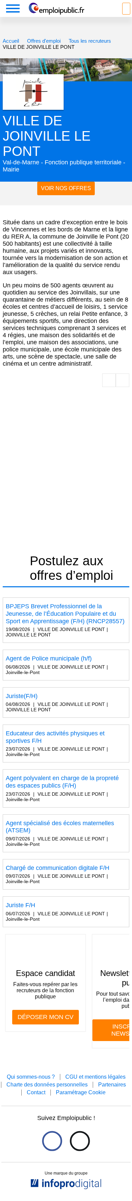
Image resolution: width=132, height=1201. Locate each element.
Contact (36, 1092)
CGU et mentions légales (95, 1077)
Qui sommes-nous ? (31, 1077)
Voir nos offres (66, 188)
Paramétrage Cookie (81, 1092)
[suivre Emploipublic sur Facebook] (52, 1141)
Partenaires (112, 1084)
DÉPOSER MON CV (45, 1017)
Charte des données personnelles (47, 1084)
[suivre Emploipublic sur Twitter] (80, 1141)
